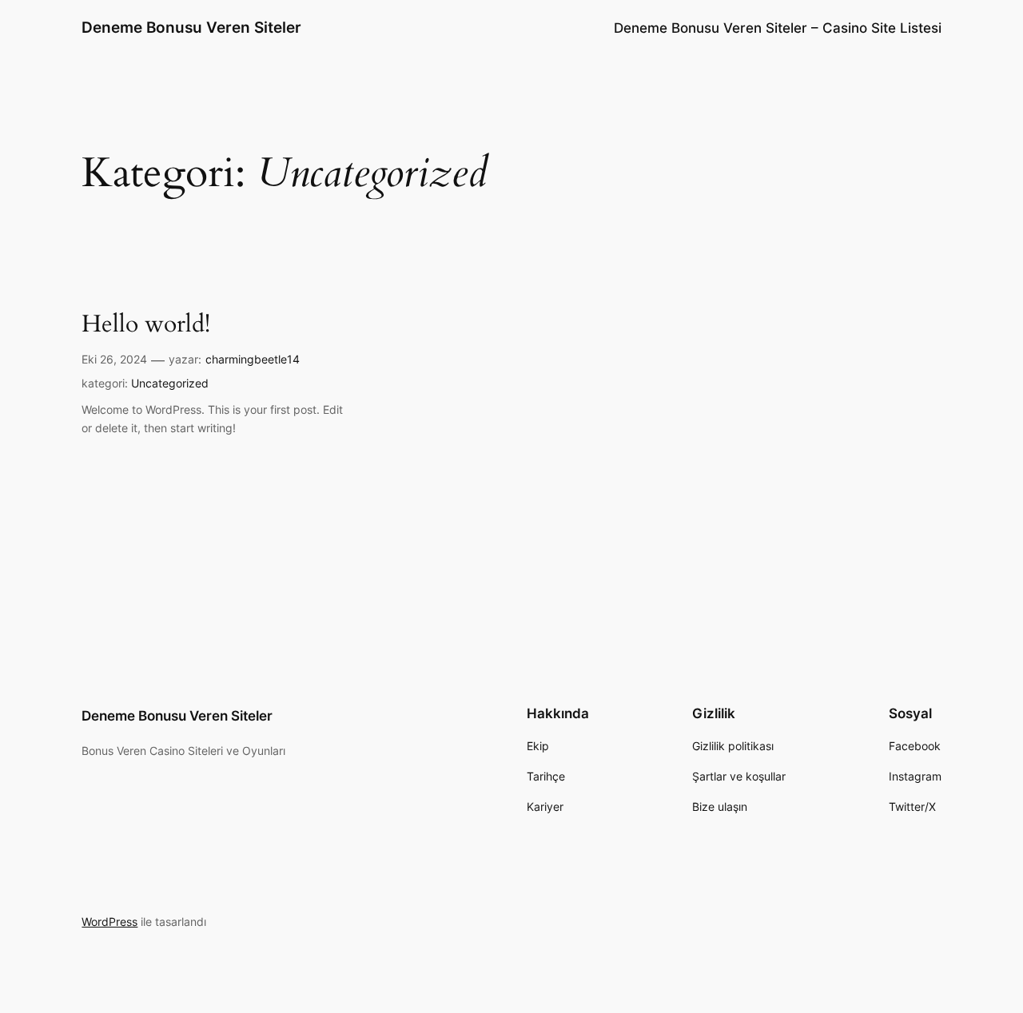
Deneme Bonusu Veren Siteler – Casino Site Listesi (777, 28)
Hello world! (146, 325)
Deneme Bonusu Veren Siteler (191, 27)
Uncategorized (170, 383)
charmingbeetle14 (252, 359)
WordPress (109, 921)
